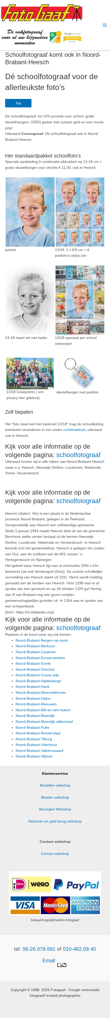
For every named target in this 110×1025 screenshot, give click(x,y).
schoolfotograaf (78, 454)
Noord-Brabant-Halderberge (38, 681)
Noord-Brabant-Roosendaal (38, 733)
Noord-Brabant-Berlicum (35, 646)
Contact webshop (55, 854)
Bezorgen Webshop (55, 809)
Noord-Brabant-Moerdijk (35, 716)
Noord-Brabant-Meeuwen (36, 704)
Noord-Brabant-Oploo (33, 698)
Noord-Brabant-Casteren (36, 652)
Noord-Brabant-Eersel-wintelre (40, 658)
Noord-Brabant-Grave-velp (37, 675)
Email (49, 960)
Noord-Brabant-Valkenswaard (39, 751)
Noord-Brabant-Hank (32, 687)
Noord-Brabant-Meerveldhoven (41, 693)
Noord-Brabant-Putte (32, 727)
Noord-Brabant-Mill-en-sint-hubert (43, 710)
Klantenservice (55, 773)
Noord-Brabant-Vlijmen (34, 756)
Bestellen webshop (55, 785)
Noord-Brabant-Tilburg (34, 739)
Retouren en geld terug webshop (55, 821)
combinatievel (74, 430)
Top (18, 103)
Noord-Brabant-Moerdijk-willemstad (44, 722)
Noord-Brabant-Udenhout (36, 745)
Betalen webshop (55, 797)
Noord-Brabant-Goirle (33, 664)
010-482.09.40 (79, 949)
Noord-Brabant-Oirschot (35, 669)
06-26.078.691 (39, 949)
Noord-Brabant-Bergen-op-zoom (42, 640)
